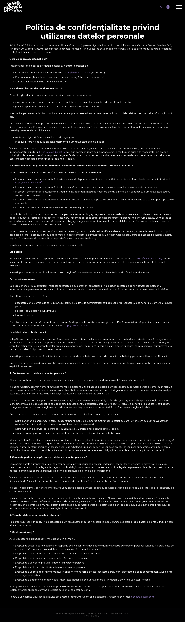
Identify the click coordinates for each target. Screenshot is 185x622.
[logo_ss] (12, 7)
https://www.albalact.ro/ (77, 72)
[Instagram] (168, 7)
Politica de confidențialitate (110, 613)
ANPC (126, 613)
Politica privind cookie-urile (85, 613)
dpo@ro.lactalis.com (77, 325)
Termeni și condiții (64, 613)
